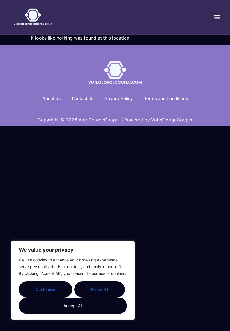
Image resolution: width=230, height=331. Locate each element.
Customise (45, 289)
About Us (51, 98)
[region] (73, 280)
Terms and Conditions (166, 98)
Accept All (72, 305)
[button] (217, 17)
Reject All (99, 289)
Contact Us (82, 98)
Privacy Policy (119, 98)
